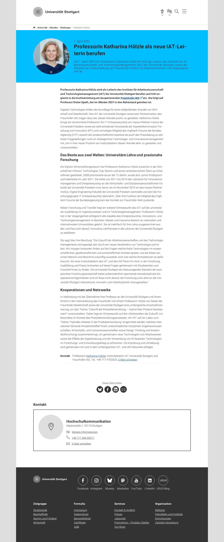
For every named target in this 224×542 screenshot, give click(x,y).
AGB (76, 526)
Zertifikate (80, 522)
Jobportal (120, 518)
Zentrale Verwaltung (166, 522)
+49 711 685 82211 (83, 437)
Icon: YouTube (136, 480)
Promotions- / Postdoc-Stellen (131, 522)
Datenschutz (81, 514)
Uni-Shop (119, 526)
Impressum (80, 510)
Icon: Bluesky (110, 480)
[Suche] (176, 11)
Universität (42, 27)
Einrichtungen (163, 518)
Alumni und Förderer (45, 518)
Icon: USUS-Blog (163, 480)
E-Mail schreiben (127, 359)
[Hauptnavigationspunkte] (184, 11)
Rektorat (160, 510)
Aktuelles (54, 27)
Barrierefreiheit (82, 518)
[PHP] (107, 389)
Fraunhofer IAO (130, 98)
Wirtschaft (39, 522)
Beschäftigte (40, 514)
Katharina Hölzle (96, 355)
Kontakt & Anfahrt (124, 510)
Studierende (40, 510)
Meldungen (65, 27)
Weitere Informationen (85, 432)
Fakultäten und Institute (169, 514)
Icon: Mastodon (123, 480)
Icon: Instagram (96, 480)
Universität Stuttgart (34, 27)
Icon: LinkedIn (150, 480)
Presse (118, 514)
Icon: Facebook (83, 480)
